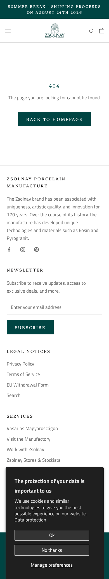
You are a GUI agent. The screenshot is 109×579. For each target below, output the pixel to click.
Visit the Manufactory (28, 439)
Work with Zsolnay (25, 449)
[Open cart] (101, 30)
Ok (51, 535)
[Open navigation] (8, 30)
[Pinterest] (36, 249)
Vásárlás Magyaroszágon (32, 428)
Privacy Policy (20, 363)
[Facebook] (9, 249)
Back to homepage (54, 119)
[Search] (91, 30)
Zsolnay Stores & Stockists (33, 460)
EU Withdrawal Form (28, 385)
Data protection (30, 519)
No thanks (52, 550)
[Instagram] (22, 249)
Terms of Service (23, 374)
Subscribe (30, 327)
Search (13, 395)
